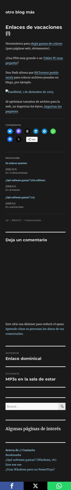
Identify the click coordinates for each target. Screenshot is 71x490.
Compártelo (12, 486)
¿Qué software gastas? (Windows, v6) (31, 460)
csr (7, 220)
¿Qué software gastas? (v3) (20, 197)
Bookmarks (13, 455)
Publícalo (35, 486)
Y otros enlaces (32, 220)
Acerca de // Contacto (20, 450)
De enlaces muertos (16, 163)
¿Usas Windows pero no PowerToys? (30, 469)
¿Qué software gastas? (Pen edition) (25, 180)
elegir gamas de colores (46, 43)
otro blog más (20, 12)
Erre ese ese (14, 464)
